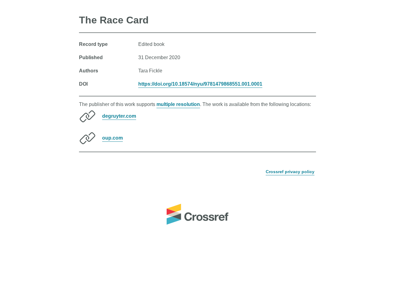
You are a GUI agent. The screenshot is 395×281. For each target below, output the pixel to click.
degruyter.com (119, 116)
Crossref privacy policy (290, 171)
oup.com (112, 137)
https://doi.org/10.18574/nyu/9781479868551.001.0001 (200, 84)
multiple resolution (178, 104)
